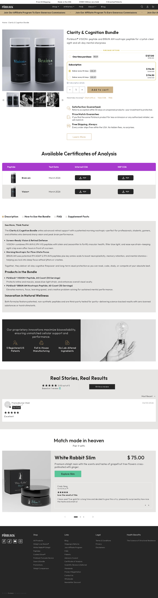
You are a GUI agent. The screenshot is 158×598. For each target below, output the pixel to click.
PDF (84, 178)
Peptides (36, 551)
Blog (66, 540)
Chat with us (90, 98)
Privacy (99, 544)
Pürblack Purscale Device (43, 558)
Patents (67, 554)
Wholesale (68, 579)
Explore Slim (68, 473)
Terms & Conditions (103, 540)
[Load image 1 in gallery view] (13, 99)
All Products (38, 540)
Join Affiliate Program (73, 547)
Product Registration (72, 572)
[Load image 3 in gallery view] (39, 99)
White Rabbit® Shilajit (41, 547)
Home (4, 22)
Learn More (79, 136)
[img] (11, 412)
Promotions (38, 565)
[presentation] (65, 517)
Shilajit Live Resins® (41, 544)
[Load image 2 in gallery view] (26, 99)
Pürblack (11, 593)
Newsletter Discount (72, 582)
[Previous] (3, 100)
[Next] (62, 100)
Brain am (26, 178)
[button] (142, 6)
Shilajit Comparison (41, 568)
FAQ (110, 98)
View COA (102, 98)
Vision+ (25, 191)
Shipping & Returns (71, 544)
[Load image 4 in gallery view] (53, 99)
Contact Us (68, 575)
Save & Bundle (39, 561)
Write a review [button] (102, 386)
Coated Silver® (39, 554)
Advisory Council (71, 558)
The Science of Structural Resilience (141, 540)
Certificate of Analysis (73, 561)
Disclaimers (100, 547)
